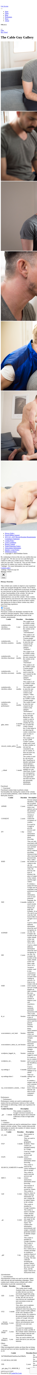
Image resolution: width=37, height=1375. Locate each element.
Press (6, 19)
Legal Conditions (10, 542)
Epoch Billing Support (12, 535)
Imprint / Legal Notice (12, 550)
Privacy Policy (9, 533)
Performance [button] (5, 1097)
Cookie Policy (9, 541)
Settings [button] (3, 570)
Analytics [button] (4, 1120)
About (7, 21)
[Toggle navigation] (1, 8)
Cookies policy (6, 568)
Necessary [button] (4, 606)
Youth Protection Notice (13, 546)
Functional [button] (4, 786)
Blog (6, 15)
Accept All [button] (15, 570)
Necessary (6, 608)
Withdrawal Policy (11, 552)
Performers (8, 17)
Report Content (10, 544)
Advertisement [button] (5, 1274)
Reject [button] (10, 570)
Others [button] (3, 1343)
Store (6, 11)
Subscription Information (13, 548)
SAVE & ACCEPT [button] (7, 1371)
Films (7, 13)
